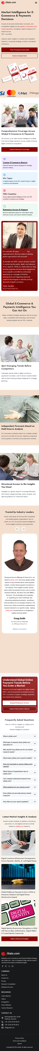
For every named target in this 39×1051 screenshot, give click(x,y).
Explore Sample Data (19, 56)
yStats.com (23, 251)
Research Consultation (8, 984)
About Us (4, 975)
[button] (36, 2)
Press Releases (6, 1005)
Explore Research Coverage (19, 149)
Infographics (5, 1002)
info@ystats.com (10, 1027)
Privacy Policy (19, 1038)
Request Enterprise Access (19, 703)
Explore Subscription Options (19, 709)
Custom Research (7, 1008)
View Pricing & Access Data (19, 50)
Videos (3, 999)
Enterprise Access (7, 987)
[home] (8, 2)
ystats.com (11, 612)
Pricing (3, 981)
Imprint (19, 1043)
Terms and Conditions (19, 1041)
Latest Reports (6, 996)
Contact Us (4, 978)
